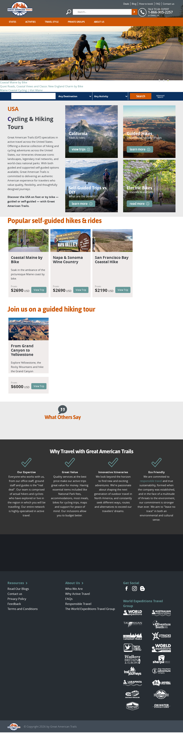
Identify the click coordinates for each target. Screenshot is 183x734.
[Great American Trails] (20, 8)
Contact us (168, 3)
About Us (99, 22)
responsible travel (151, 481)
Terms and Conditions (23, 609)
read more (137, 203)
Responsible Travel (78, 604)
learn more (137, 149)
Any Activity (101, 96)
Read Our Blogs (18, 589)
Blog (134, 3)
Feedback (14, 604)
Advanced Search (160, 97)
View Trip (39, 289)
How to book (146, 3)
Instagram (134, 588)
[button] (159, 80)
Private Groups (76, 22)
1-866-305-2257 (160, 12)
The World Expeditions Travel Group (90, 609)
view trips (78, 149)
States (12, 22)
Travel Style (52, 22)
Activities (30, 22)
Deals (126, 3)
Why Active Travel (77, 594)
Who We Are (74, 589)
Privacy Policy (17, 599)
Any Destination (67, 96)
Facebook (126, 588)
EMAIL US (154, 15)
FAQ (158, 3)
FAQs (69, 599)
